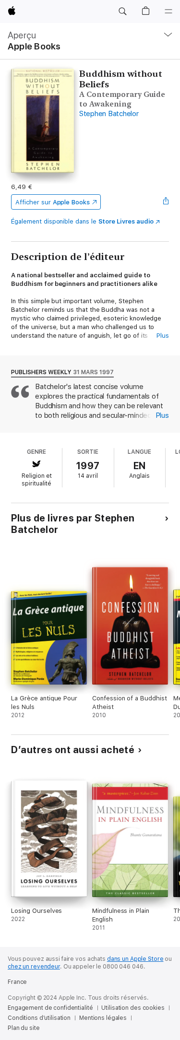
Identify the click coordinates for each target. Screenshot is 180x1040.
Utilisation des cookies (132, 1008)
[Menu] (168, 11)
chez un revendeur (34, 966)
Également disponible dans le (82, 221)
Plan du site (24, 1028)
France (17, 982)
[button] (122, 11)
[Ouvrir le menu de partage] (166, 202)
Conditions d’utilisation (39, 1018)
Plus (162, 335)
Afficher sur (52, 202)
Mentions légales (103, 1018)
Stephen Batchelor (109, 113)
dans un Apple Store (135, 959)
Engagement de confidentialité (50, 1008)
